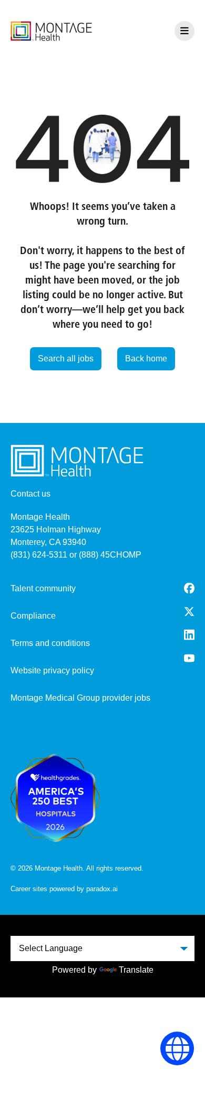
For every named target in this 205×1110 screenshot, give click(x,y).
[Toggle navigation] (184, 31)
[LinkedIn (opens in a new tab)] (189, 634)
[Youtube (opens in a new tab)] (189, 658)
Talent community (43, 588)
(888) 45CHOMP (110, 554)
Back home (146, 358)
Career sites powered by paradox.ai (64, 889)
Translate (136, 969)
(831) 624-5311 (39, 554)
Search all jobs (66, 358)
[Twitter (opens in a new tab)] (189, 611)
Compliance (33, 615)
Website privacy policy (52, 670)
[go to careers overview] (51, 31)
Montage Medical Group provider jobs (80, 697)
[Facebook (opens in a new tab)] (189, 588)
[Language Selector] (177, 1049)
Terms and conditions (50, 643)
